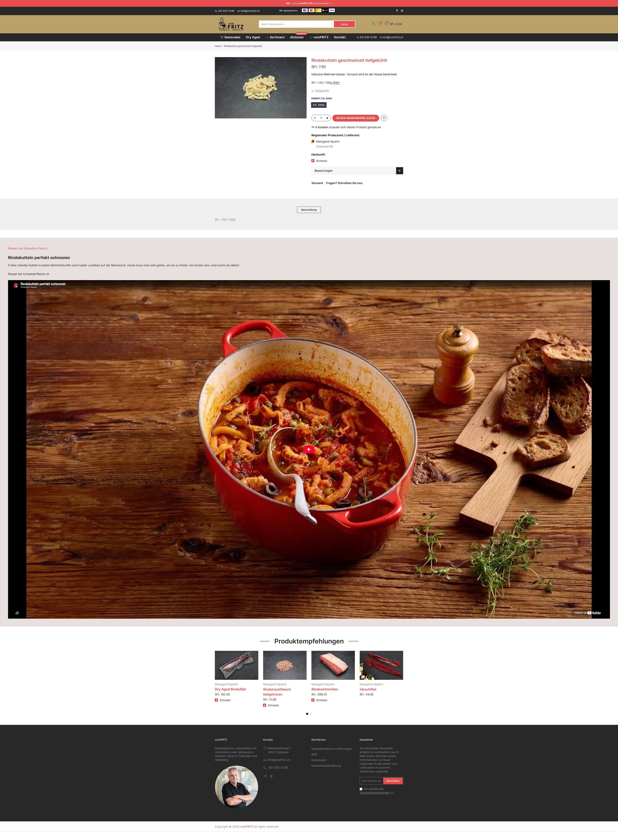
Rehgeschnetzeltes (230, 689)
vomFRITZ (321, 37)
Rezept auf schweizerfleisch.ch (28, 274)
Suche (344, 24)
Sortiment (277, 37)
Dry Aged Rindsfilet (327, 689)
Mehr (336, 82)
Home (218, 46)
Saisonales (232, 37)
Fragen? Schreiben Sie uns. (344, 183)
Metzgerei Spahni (323, 684)
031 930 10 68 (226, 10)
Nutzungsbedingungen (375, 792)
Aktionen (298, 36)
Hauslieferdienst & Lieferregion (331, 748)
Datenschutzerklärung (326, 765)
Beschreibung (309, 209)
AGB (314, 754)
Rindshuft (271, 689)
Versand (352, 74)
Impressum (318, 760)
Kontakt (340, 37)
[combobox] (296, 24)
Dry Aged (253, 37)
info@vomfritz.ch (250, 10)
